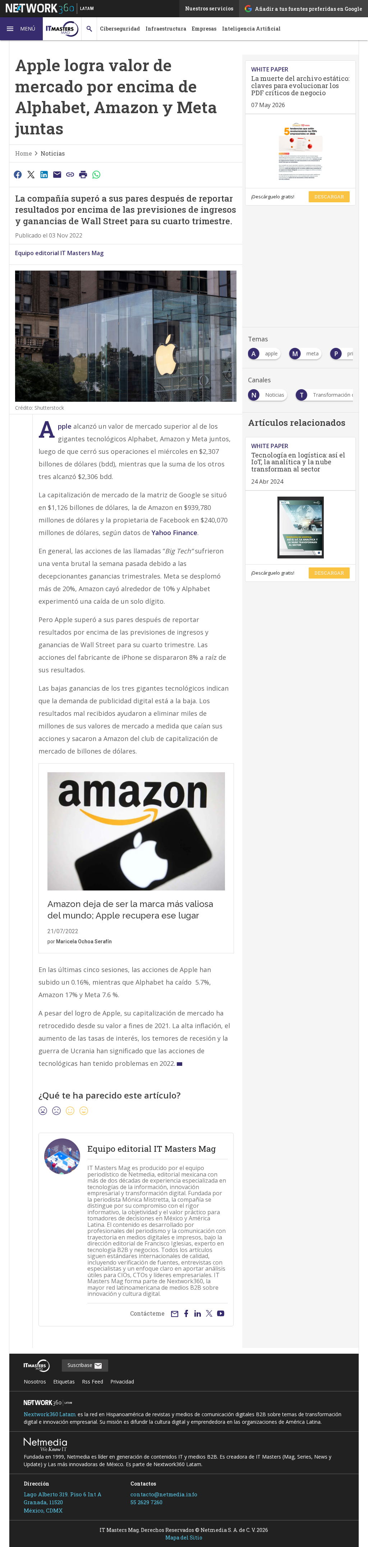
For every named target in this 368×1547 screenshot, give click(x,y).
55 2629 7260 (146, 1502)
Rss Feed (92, 1381)
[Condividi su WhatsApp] (96, 174)
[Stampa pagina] (83, 174)
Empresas (204, 28)
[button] (21, 28)
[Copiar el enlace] (70, 174)
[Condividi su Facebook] (18, 174)
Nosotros (35, 1381)
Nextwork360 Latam (50, 1414)
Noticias (53, 153)
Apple (65, 426)
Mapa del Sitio (183, 1537)
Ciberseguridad (120, 28)
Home (23, 153)
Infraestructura (166, 28)
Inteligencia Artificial (251, 28)
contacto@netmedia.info (163, 1494)
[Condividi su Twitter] (31, 174)
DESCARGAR (329, 196)
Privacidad (122, 1381)
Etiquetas (64, 1381)
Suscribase (81, 1365)
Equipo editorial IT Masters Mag (59, 253)
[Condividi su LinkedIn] (44, 174)
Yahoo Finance (174, 532)
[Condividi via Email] (57, 174)
